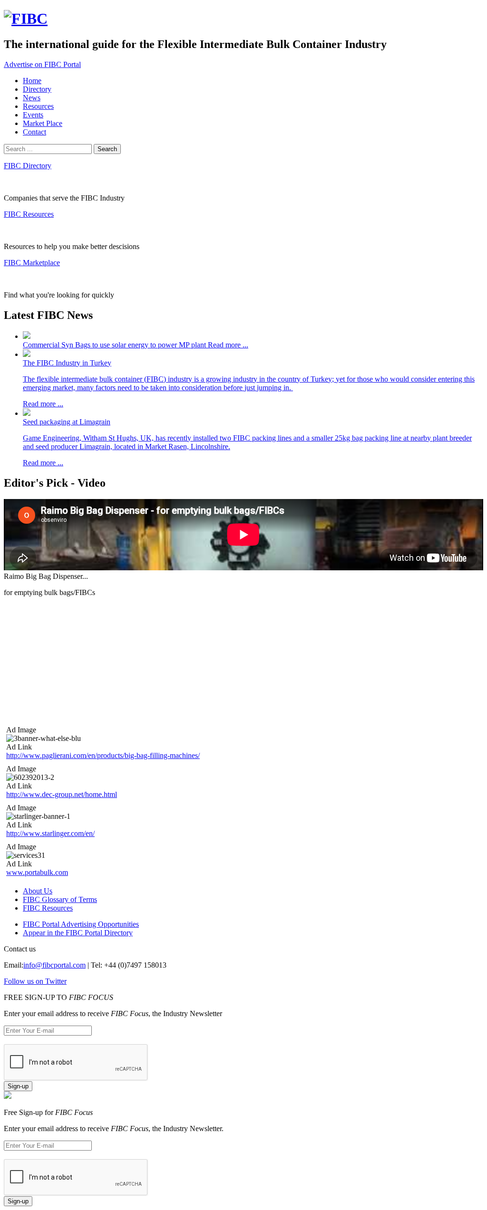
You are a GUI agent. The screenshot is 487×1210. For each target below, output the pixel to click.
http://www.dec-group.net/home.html (61, 794)
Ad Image (21, 730)
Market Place (42, 123)
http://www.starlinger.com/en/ (50, 833)
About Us (37, 891)
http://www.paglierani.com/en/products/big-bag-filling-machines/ (103, 755)
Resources (38, 106)
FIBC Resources (29, 214)
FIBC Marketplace (32, 263)
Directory (37, 89)
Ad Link (19, 747)
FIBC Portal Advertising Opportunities (81, 924)
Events (33, 115)
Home (32, 81)
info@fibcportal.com (54, 965)
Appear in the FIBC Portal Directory (78, 933)
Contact (34, 132)
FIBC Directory (27, 166)
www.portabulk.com (37, 872)
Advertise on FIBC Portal (42, 64)
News (31, 98)
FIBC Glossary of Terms (60, 899)
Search (107, 149)
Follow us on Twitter (35, 981)
